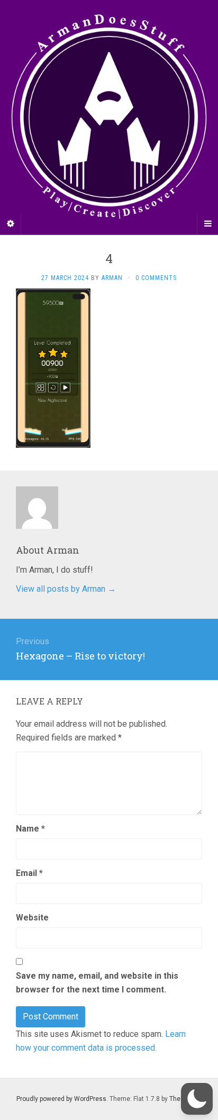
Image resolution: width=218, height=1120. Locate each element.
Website (32, 918)
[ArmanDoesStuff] (109, 117)
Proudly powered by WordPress (61, 1099)
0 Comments (156, 278)
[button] (197, 1099)
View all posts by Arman (66, 589)
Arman (112, 278)
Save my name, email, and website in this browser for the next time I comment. (97, 983)
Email (29, 873)
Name (30, 829)
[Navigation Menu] (207, 223)
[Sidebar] (10, 223)
